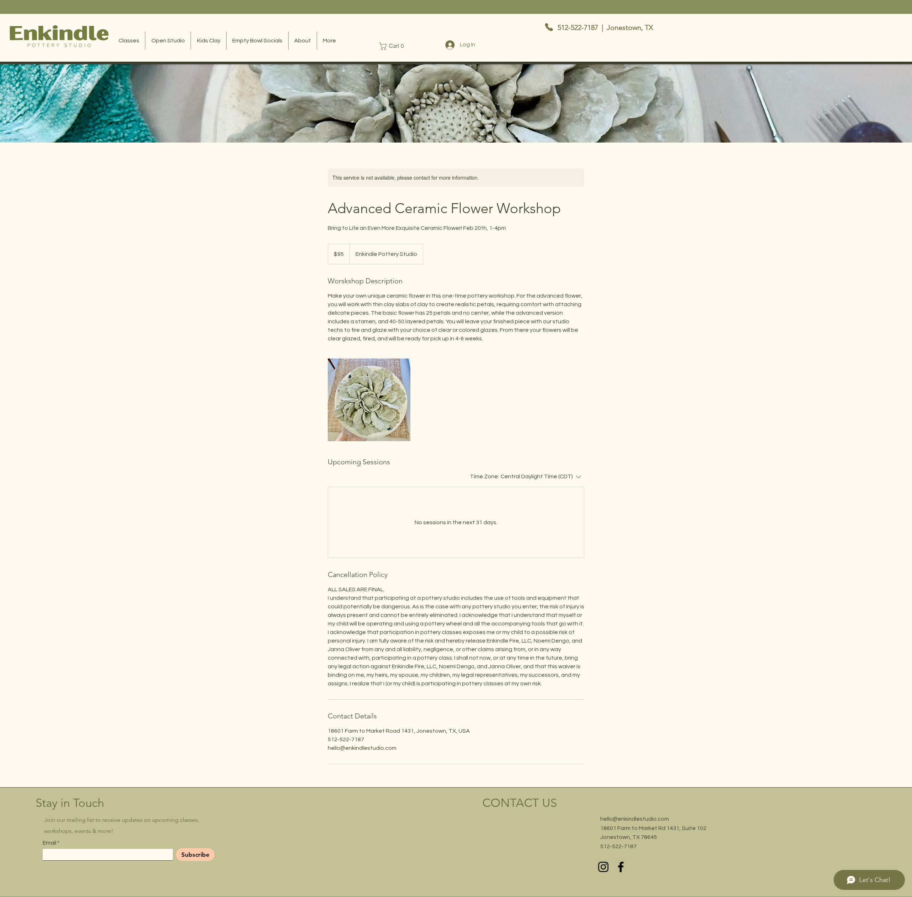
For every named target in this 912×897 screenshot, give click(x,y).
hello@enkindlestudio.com (634, 819)
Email (49, 843)
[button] (393, 46)
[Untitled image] (369, 400)
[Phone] (549, 27)
